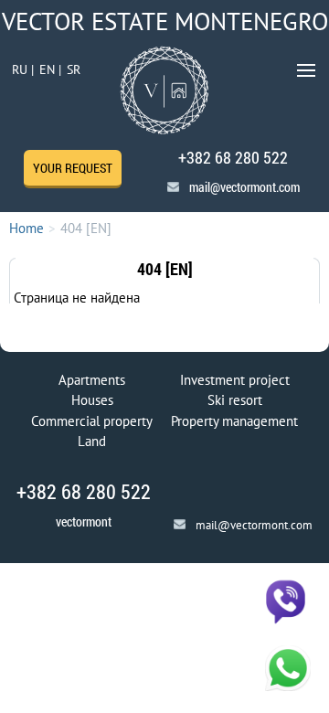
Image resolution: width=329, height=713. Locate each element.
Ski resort (234, 400)
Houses (92, 400)
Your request (72, 167)
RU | (23, 69)
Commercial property (92, 421)
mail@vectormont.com (244, 187)
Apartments (91, 379)
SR (73, 69)
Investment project (235, 379)
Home (26, 228)
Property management (234, 421)
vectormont (83, 521)
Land (92, 441)
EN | (50, 69)
